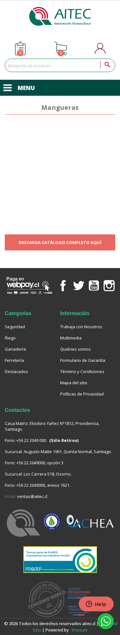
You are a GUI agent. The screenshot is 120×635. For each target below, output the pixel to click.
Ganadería (15, 349)
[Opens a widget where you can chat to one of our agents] (96, 605)
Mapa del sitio (73, 383)
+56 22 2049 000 (31, 440)
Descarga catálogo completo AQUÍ (60, 242)
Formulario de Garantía (82, 360)
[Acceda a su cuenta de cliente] (100, 48)
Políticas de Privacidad (82, 394)
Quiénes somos (75, 349)
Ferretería (14, 360)
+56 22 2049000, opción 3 (39, 463)
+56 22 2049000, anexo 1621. (43, 485)
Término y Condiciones (82, 371)
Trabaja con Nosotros (81, 327)
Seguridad (15, 327)
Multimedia (71, 338)
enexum (80, 630)
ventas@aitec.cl (32, 496)
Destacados (16, 371)
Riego (10, 338)
